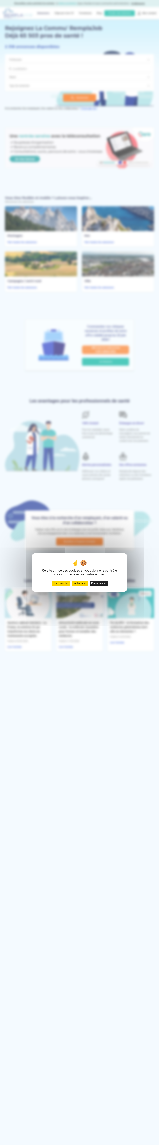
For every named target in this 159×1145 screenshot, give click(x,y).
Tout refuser (79, 583)
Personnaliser (98, 583)
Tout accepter (61, 583)
